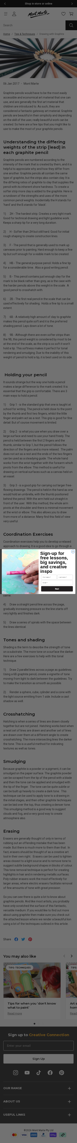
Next (57, 589)
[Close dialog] (73, 551)
